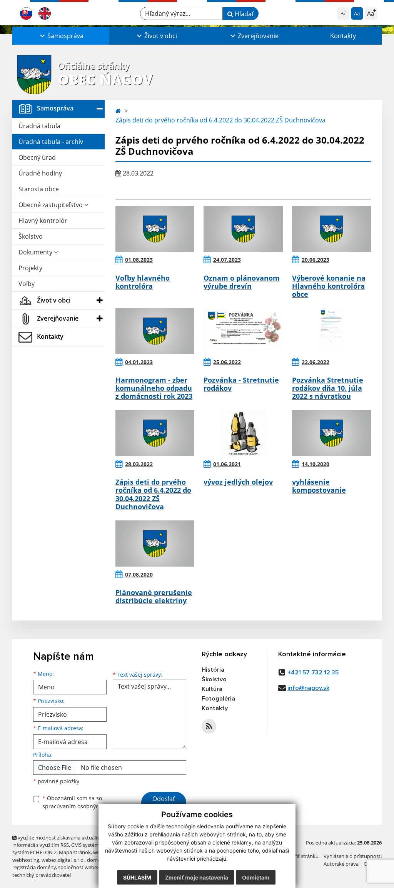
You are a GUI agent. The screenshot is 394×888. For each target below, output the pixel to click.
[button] (60, 36)
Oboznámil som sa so (81, 802)
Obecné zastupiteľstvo (51, 205)
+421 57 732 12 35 (313, 672)
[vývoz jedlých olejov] (243, 433)
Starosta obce (38, 189)
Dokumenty (36, 252)
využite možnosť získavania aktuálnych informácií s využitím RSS (59, 841)
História (213, 670)
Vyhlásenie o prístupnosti (353, 856)
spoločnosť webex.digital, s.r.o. (93, 867)
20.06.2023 (315, 259)
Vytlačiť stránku (301, 856)
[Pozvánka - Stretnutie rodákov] (243, 331)
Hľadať (243, 14)
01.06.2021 (227, 464)
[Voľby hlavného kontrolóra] (154, 229)
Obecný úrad (37, 157)
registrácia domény (34, 867)
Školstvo (30, 236)
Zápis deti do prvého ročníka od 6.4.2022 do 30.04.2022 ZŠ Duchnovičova (220, 120)
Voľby (26, 283)
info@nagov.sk (308, 688)
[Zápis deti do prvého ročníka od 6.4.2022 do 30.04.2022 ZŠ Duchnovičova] (154, 433)
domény (96, 859)
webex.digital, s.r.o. (63, 859)
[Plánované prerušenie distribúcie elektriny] (154, 543)
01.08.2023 (139, 259)
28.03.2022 (139, 464)
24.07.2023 (227, 259)
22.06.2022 (315, 362)
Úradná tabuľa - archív (50, 141)
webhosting (25, 859)
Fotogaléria (218, 699)
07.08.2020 (139, 574)
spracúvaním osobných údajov (81, 806)
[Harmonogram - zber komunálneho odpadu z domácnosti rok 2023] (154, 331)
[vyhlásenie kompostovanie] (331, 433)
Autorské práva (341, 863)
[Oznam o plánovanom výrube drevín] (243, 229)
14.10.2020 (315, 464)
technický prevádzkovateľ (41, 874)
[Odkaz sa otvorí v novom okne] (209, 726)
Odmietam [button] (255, 877)
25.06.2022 (227, 362)
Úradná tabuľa (39, 126)
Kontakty (343, 36)
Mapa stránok (75, 852)
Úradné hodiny (40, 173)
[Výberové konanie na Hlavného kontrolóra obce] (331, 229)
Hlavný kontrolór (42, 220)
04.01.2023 (139, 362)
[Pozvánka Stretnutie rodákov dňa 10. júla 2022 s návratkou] (331, 331)
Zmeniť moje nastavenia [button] (196, 877)
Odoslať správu (163, 803)
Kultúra (212, 689)
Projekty (30, 268)
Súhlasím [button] (137, 877)
